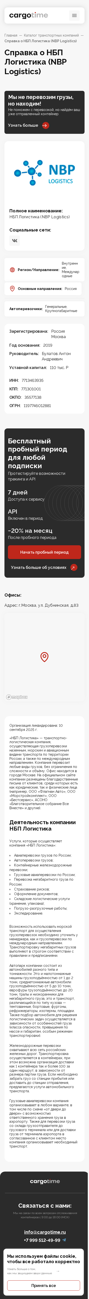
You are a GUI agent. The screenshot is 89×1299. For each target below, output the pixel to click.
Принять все (43, 1285)
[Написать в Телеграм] (64, 1240)
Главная (10, 35)
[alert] (44, 1272)
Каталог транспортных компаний (51, 35)
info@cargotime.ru (45, 1232)
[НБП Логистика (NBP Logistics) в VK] (14, 240)
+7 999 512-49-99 (42, 1240)
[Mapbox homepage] (17, 697)
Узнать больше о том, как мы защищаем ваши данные (29, 1271)
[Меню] (74, 15)
